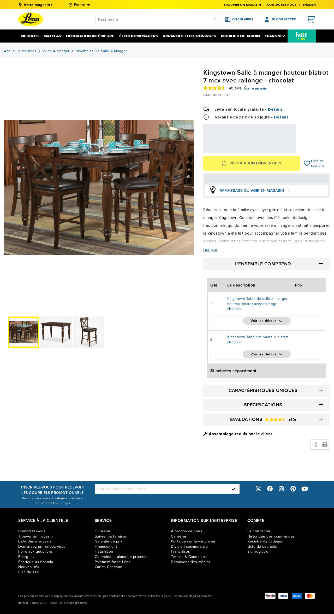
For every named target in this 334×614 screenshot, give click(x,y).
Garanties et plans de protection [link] (123, 556)
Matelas (52, 36)
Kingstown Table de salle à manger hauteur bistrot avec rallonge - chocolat (257, 304)
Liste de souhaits (307, 163)
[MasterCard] (310, 596)
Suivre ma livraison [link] (111, 536)
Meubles (30, 36)
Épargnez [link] (26, 556)
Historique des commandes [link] (271, 536)
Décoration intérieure (90, 36)
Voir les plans (279, 149)
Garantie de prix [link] (109, 541)
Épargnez (275, 36)
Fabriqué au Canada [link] (35, 562)
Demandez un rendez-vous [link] (41, 546)
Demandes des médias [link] (191, 562)
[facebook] (270, 489)
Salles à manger (55, 51)
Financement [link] (106, 546)
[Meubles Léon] (30, 19)
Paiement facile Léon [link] (113, 562)
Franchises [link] (180, 551)
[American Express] (296, 596)
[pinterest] (293, 489)
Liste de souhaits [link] (262, 546)
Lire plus (210, 250)
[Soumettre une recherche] (214, 19)
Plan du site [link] (28, 572)
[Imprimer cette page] (325, 444)
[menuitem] (302, 36)
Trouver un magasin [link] (242, 4)
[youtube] (305, 489)
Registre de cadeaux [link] (265, 541)
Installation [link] (104, 551)
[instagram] (281, 489)
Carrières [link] (179, 536)
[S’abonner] (233, 489)
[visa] (283, 596)
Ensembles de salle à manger (101, 51)
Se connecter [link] (259, 531)
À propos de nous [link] (186, 531)
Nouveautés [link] (28, 567)
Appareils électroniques (189, 36)
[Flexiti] (270, 596)
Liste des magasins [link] (34, 541)
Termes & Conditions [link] (189, 556)
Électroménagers (138, 36)
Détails (275, 109)
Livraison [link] (102, 531)
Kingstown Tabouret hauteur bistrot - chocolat (259, 339)
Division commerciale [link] (189, 546)
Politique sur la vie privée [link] (193, 541)
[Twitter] (258, 489)
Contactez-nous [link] (31, 531)
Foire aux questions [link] (35, 551)
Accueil (10, 51)
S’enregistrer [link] (258, 551)
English (309, 4)
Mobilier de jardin (240, 36)
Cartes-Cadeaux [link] (108, 567)
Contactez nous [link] (282, 4)
